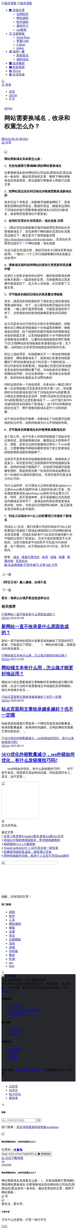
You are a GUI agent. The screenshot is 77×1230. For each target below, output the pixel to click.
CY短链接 (15, 1030)
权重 (62, 557)
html (11, 966)
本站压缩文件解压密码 (24, 1010)
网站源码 (22, 18)
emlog (20, 48)
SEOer (16, 70)
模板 (12, 927)
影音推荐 (18, 67)
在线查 (13, 1033)
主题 (12, 931)
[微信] (7, 991)
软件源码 (22, 21)
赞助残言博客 (18, 1014)
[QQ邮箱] (10, 991)
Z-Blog (20, 44)
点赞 (43, 564)
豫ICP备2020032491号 (29, 1069)
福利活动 (22, 59)
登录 (7, 84)
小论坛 (16, 1094)
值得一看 (18, 51)
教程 (12, 955)
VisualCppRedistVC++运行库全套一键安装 (31, 848)
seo (11, 962)
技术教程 (18, 63)
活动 (12, 943)
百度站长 (22, 561)
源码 (12, 912)
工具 (12, 919)
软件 (12, 916)
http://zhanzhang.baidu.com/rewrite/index (28, 239)
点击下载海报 (13, 1158)
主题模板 (18, 33)
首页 (12, 91)
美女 (12, 935)
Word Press (23, 37)
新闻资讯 (22, 55)
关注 (15, 1090)
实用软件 (22, 14)
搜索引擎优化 (31, 557)
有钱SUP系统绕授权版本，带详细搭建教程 (32, 840)
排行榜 (13, 1057)
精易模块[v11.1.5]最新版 (19, 844)
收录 (45, 557)
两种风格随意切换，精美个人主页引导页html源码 (36, 855)
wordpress (52, 1127)
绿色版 (13, 951)
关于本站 (15, 1006)
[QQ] (3, 991)
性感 (12, 959)
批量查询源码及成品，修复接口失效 (28, 851)
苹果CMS (22, 40)
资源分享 (18, 10)
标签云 (13, 1053)
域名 (16, 557)
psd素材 (21, 29)
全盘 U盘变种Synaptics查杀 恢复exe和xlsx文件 (34, 836)
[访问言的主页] (20, 818)
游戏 (12, 947)
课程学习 (22, 25)
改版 (53, 557)
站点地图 (15, 1049)
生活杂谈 (18, 74)
